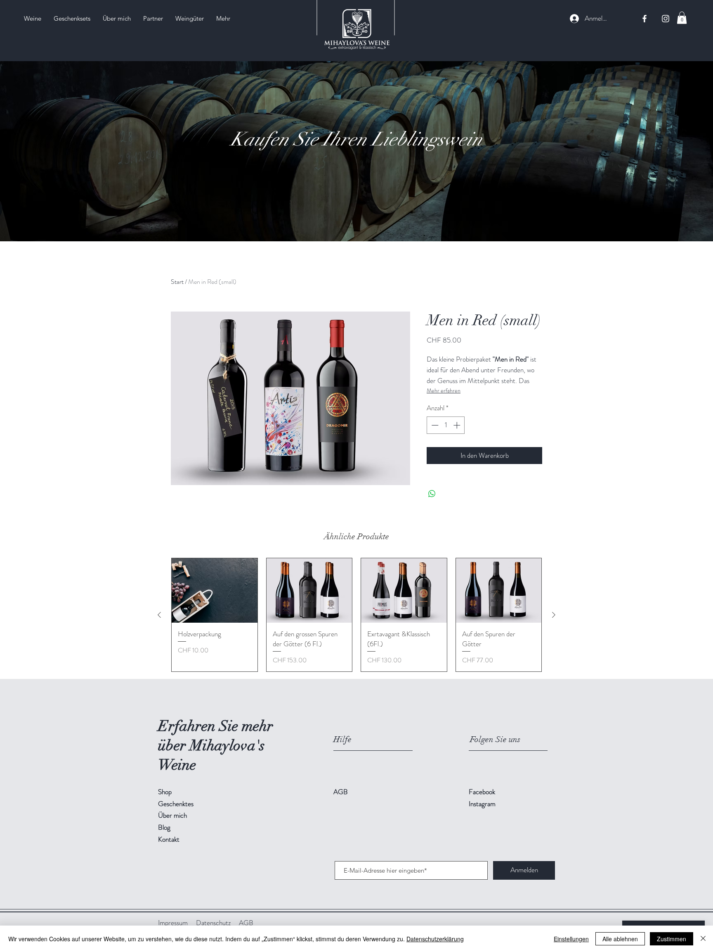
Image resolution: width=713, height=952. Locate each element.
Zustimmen (671, 939)
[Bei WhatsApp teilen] (432, 494)
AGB (246, 923)
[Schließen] (703, 938)
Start (177, 281)
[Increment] (457, 425)
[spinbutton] (445, 425)
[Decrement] (434, 425)
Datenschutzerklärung (435, 939)
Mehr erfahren (443, 390)
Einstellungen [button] (571, 939)
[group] (356, 614)
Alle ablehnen (620, 939)
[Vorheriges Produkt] (159, 615)
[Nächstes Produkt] (554, 615)
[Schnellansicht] (214, 590)
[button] (682, 18)
